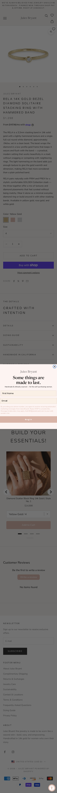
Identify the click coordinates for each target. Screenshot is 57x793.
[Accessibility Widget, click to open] (51, 787)
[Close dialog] (54, 366)
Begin (28, 419)
